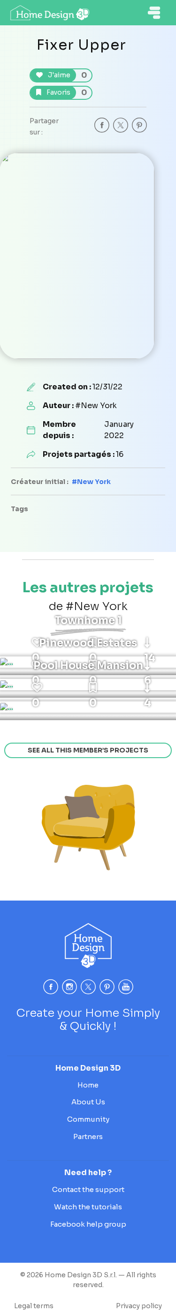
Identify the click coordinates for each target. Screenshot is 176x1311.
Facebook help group (88, 1224)
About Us (88, 1101)
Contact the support (88, 1189)
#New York (91, 481)
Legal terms (34, 1306)
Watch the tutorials (88, 1206)
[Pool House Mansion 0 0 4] (6, 707)
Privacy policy (139, 1306)
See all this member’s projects (88, 750)
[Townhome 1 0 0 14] (6, 662)
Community (88, 1119)
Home (88, 1084)
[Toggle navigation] (154, 13)
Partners (88, 1136)
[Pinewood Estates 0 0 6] (6, 684)
